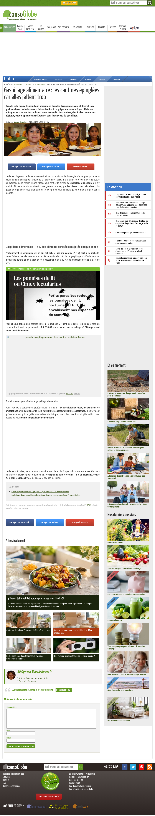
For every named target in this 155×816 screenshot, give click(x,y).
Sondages (116, 79)
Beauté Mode (20, 27)
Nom (8, 730)
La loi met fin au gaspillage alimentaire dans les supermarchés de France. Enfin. (45, 494)
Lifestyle (73, 79)
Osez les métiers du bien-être (120, 690)
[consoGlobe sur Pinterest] (141, 767)
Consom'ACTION (122, 27)
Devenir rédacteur (27, 681)
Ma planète (77, 27)
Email (9, 738)
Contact (6, 780)
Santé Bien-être (30, 27)
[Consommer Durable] (59, 807)
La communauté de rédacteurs (82, 774)
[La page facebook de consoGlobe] (124, 767)
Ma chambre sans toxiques (118, 720)
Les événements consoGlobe (81, 789)
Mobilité (101, 27)
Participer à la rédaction (79, 777)
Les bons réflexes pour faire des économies (126, 594)
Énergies (112, 27)
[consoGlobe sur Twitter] (133, 767)
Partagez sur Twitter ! (51, 166)
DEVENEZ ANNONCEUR (49, 796)
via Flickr (77, 394)
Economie (58, 79)
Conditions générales (11, 786)
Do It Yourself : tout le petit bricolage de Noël (126, 674)
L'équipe (6, 777)
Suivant (6, 138)
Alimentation (9, 27)
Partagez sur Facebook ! (22, 166)
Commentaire (11, 707)
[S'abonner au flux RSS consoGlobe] (149, 767)
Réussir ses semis (115, 542)
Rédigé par (34, 672)
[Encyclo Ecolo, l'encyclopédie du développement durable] (81, 807)
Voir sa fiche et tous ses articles (33, 677)
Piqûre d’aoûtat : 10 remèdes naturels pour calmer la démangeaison (125, 448)
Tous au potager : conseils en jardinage (124, 568)
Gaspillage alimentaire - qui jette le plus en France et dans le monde (40, 491)
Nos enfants (63, 27)
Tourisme (90, 27)
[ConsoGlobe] (20, 14)
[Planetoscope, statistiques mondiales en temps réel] (36, 807)
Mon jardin (51, 27)
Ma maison (41, 27)
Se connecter (69, 3)
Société (102, 79)
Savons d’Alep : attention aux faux (121, 421)
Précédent (98, 138)
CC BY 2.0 (69, 394)
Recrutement (74, 783)
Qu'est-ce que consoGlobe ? (14, 774)
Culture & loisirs (40, 79)
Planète (88, 79)
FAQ (4, 783)
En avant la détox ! (115, 620)
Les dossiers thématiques (80, 786)
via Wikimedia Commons (19, 508)
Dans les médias (76, 780)
